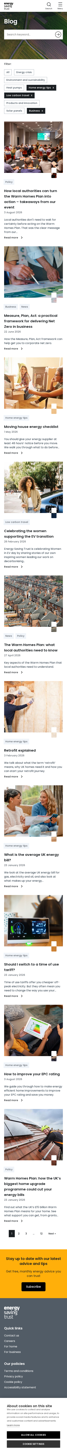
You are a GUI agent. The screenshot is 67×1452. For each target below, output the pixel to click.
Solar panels (14, 110)
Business (34, 110)
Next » (52, 1233)
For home (10, 1346)
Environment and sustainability (25, 80)
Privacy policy (13, 1376)
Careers (9, 1341)
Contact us (11, 1335)
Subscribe (33, 1287)
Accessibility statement (20, 1387)
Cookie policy (13, 1382)
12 (41, 1233)
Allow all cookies (33, 1435)
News (24, 306)
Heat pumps (14, 87)
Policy (9, 182)
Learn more (13, 1425)
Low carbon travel (17, 95)
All (7, 72)
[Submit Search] (58, 34)
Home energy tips (40, 87)
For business (12, 1352)
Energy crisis (24, 72)
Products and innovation (21, 103)
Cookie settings (33, 1444)
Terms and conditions (18, 1371)
